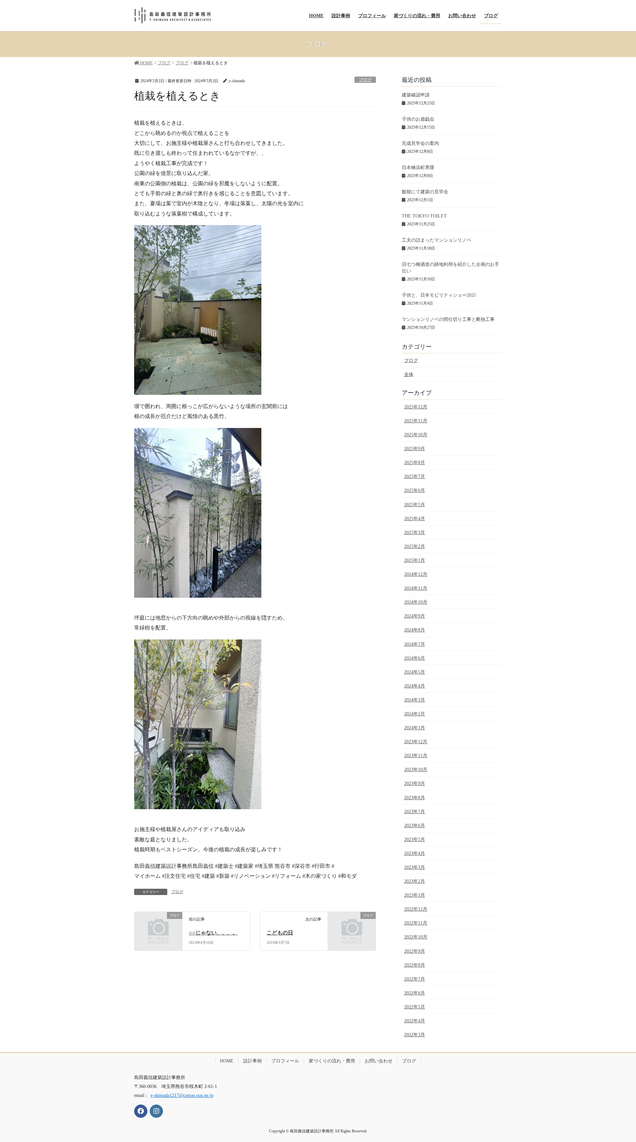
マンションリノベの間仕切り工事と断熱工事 (448, 319)
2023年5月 (414, 839)
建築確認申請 (416, 94)
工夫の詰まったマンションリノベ (436, 240)
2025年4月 (414, 518)
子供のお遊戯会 (418, 119)
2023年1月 (414, 895)
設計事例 (252, 1060)
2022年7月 (414, 979)
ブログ (365, 80)
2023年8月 (414, 797)
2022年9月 (414, 951)
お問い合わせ (379, 1060)
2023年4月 (414, 853)
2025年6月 (414, 490)
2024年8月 (414, 630)
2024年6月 (414, 658)
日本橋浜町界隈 (418, 167)
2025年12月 (415, 406)
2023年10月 (415, 769)
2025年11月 (415, 420)
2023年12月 (415, 741)
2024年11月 (415, 588)
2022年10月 (415, 936)
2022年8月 (414, 965)
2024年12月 (415, 574)
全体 (408, 374)
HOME (227, 1060)
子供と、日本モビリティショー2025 (439, 295)
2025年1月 (414, 560)
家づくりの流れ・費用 (332, 1060)
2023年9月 (414, 783)
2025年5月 (414, 504)
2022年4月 (414, 1020)
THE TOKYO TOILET (424, 215)
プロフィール (285, 1060)
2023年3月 (414, 867)
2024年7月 (414, 644)
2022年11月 (415, 923)
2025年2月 (414, 546)
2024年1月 (414, 727)
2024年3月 (414, 699)
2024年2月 (414, 713)
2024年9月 (414, 616)
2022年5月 (414, 1006)
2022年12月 (415, 909)
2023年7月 (414, 811)
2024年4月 (414, 686)
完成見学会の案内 (420, 143)
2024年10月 (415, 602)
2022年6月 (414, 993)
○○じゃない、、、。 (213, 932)
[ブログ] (158, 926)
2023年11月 (415, 755)
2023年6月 (414, 825)
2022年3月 (414, 1034)
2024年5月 (414, 672)
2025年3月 (414, 532)
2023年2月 (414, 881)
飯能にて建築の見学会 (425, 191)
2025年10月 (415, 434)
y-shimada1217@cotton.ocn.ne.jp (181, 1095)
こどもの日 (280, 932)
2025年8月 (414, 462)
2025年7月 (414, 476)
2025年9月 (414, 448)
